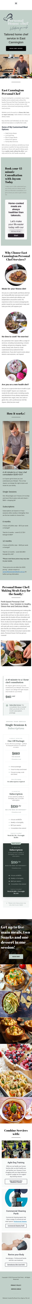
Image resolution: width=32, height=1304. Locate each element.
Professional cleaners (20, 1221)
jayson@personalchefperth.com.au (14, 572)
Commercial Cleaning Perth (16, 1226)
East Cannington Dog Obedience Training (16, 1181)
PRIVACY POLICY (16, 1285)
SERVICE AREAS (16, 1289)
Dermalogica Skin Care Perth (16, 1264)
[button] (16, 3)
